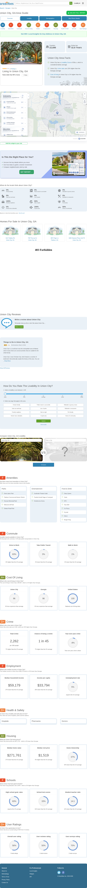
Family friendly (16, 404)
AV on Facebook (63, 872)
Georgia (8, 8)
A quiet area (43, 415)
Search (2, 8)
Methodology (5, 874)
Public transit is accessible (43, 404)
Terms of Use (5, 876)
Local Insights (33, 871)
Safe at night (43, 412)
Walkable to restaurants (70, 408)
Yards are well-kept (16, 408)
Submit (43, 421)
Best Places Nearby (74, 18)
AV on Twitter (58, 872)
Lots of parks (43, 408)
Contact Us (5, 882)
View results (44, 424)
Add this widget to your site (14, 143)
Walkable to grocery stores (70, 404)
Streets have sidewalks (16, 415)
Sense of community (70, 415)
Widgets (32, 874)
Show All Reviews (5, 368)
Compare (43, 464)
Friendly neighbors (16, 412)
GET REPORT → (27, 172)
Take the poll (22, 213)
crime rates (61, 68)
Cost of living (54, 74)
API (31, 876)
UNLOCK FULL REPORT (77, 13)
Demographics (50, 18)
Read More (7, 361)
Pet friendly (70, 412)
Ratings (13, 68)
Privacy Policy (6, 879)
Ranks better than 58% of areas (11, 75)
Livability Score (66, 62)
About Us (4, 871)
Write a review (19, 327)
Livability (76, 3)
